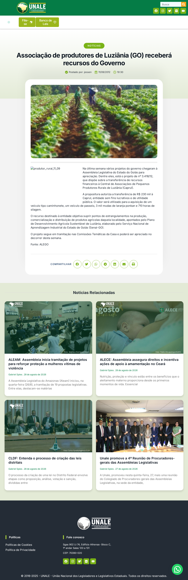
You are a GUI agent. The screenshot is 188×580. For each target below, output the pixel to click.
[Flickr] (176, 11)
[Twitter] (170, 11)
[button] (9, 22)
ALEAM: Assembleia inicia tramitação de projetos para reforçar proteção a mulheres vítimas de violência (47, 364)
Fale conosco (75, 537)
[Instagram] (163, 11)
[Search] (183, 4)
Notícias (94, 45)
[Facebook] (156, 11)
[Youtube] (183, 11)
